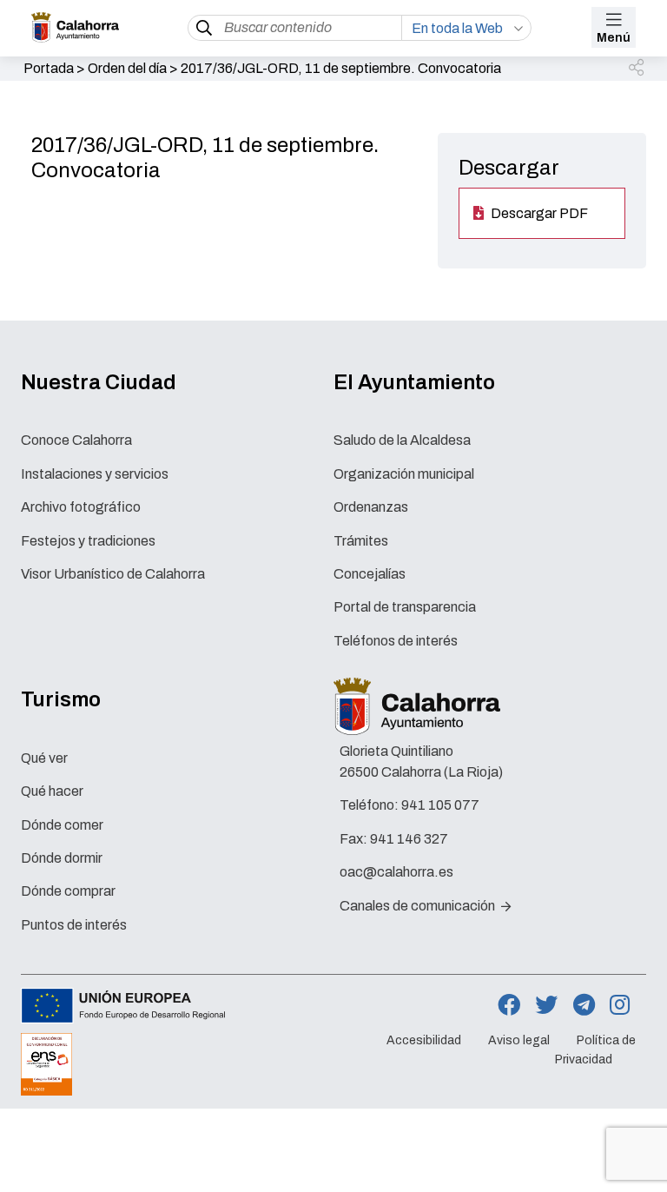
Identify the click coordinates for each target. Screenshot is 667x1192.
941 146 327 (409, 838)
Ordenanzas (371, 507)
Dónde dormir (61, 858)
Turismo (61, 699)
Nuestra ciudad (98, 382)
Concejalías (370, 573)
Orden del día (127, 68)
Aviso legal (519, 1040)
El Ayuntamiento (414, 382)
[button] (637, 68)
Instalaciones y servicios (94, 474)
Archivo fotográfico (81, 507)
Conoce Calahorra (76, 440)
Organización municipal (404, 474)
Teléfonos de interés (396, 640)
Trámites (361, 540)
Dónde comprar (68, 891)
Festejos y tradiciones (88, 540)
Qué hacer (52, 791)
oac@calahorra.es (396, 871)
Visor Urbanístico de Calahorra (113, 573)
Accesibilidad (423, 1040)
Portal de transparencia (405, 606)
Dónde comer (62, 825)
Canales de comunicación (419, 905)
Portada (48, 68)
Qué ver (44, 758)
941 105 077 (440, 805)
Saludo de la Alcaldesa (402, 440)
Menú (614, 37)
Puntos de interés (74, 924)
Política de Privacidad (595, 1050)
